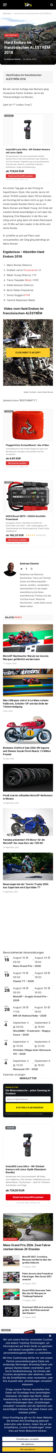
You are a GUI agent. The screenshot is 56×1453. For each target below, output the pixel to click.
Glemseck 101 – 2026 (25, 1069)
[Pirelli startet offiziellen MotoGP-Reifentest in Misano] (28, 778)
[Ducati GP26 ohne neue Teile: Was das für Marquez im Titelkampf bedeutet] (11, 1294)
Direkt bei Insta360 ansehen (20, 176)
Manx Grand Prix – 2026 (27, 965)
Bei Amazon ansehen (17, 463)
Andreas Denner (13, 59)
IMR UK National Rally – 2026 (29, 1015)
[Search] (51, 4)
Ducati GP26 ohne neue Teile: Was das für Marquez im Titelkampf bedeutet (36, 1293)
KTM (26, 295)
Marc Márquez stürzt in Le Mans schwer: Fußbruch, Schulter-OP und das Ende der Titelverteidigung (26, 703)
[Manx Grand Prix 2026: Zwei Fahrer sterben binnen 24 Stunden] (28, 1227)
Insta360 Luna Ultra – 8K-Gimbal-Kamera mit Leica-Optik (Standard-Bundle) (26, 1169)
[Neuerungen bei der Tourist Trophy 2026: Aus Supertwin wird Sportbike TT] (28, 866)
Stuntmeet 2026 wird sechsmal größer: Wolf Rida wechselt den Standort (37, 1310)
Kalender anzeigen (14, 1074)
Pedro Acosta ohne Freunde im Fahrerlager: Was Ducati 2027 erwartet (37, 1276)
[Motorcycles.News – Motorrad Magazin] (28, 4)
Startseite (7, 14)
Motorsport (11, 35)
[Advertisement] (25, 925)
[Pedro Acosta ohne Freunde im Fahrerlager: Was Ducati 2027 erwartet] (11, 1277)
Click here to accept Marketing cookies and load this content (28, 354)
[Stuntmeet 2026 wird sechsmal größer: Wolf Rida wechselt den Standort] (11, 1311)
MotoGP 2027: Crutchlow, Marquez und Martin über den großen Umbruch (36, 1260)
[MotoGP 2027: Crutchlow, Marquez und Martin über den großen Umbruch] (11, 1260)
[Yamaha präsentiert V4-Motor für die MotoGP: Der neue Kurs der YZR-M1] (28, 822)
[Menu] (5, 4)
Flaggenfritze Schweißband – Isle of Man (27, 445)
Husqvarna (30, 270)
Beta (28, 280)
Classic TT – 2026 (23, 981)
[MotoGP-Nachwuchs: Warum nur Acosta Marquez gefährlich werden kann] (28, 638)
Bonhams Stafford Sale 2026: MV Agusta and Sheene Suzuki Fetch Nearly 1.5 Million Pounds (27, 751)
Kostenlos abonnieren (29, 1107)
